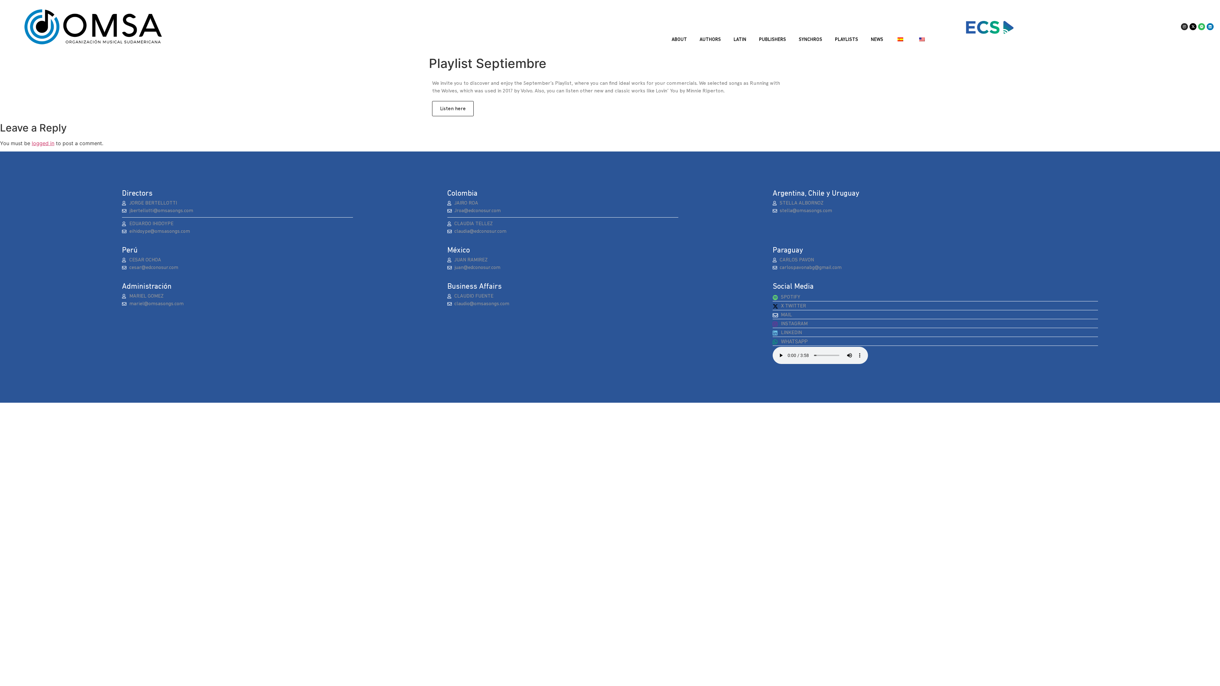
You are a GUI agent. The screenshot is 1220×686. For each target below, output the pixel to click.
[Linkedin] (1210, 26)
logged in (43, 143)
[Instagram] (1184, 26)
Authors (710, 39)
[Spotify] (1201, 26)
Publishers (772, 39)
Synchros (810, 39)
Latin (740, 39)
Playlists (846, 39)
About (679, 39)
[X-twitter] (1193, 26)
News (877, 39)
